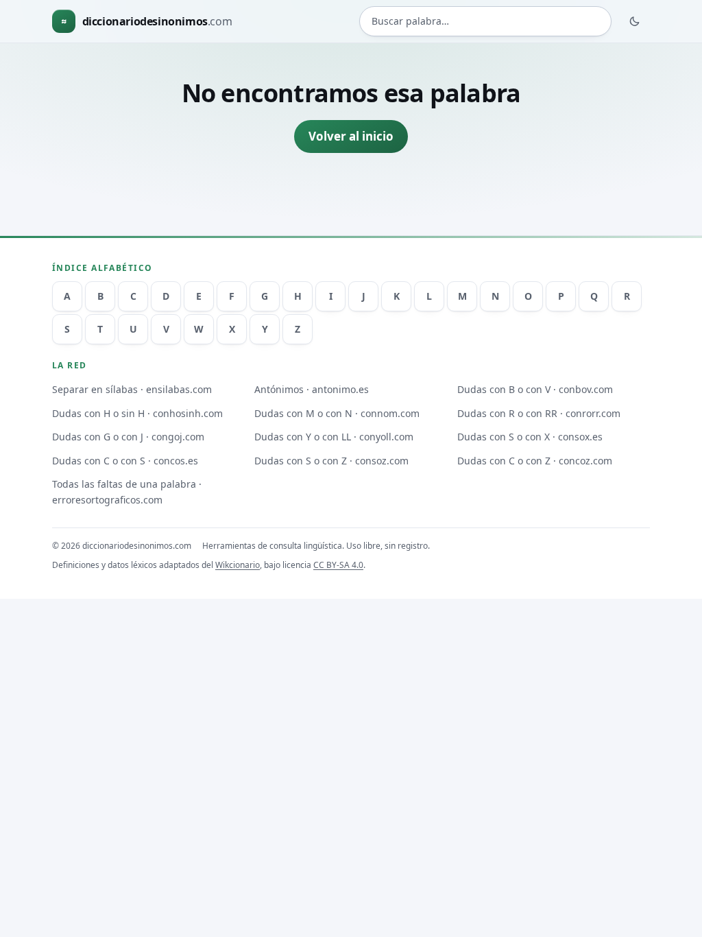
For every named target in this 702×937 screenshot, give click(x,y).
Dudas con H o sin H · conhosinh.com (137, 413)
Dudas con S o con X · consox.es (530, 436)
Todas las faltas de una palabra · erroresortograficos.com (127, 491)
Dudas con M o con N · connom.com (337, 413)
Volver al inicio (351, 136)
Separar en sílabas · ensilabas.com (132, 389)
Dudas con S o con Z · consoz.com (331, 460)
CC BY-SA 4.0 (338, 565)
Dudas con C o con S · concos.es (125, 460)
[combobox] (485, 21)
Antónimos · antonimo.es (311, 389)
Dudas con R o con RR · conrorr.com (538, 413)
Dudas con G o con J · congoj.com (128, 436)
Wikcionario (237, 565)
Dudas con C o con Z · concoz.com (534, 460)
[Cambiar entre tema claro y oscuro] (635, 21)
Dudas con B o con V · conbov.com (535, 389)
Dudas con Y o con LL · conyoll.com (333, 436)
